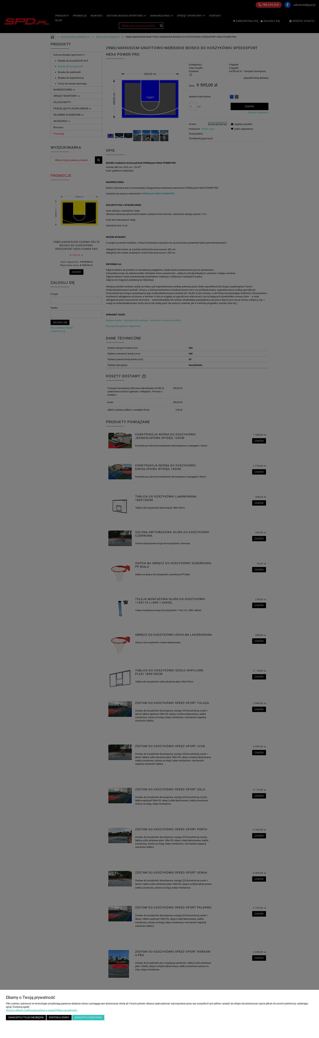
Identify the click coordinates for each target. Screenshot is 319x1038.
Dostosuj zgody (59, 1017)
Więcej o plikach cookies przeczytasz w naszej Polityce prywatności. (41, 1010)
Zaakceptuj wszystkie (88, 1017)
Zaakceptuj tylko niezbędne (26, 1017)
